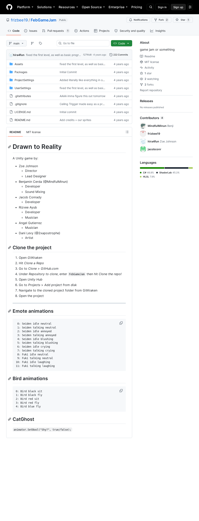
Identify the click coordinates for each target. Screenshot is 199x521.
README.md (22, 120)
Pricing (136, 7)
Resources (67, 7)
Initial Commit (68, 72)
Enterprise (116, 7)
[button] (121, 323)
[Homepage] (9, 7)
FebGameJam (43, 20)
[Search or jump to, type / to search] (150, 7)
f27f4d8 (87, 54)
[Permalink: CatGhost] (10, 419)
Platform (23, 7)
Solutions (44, 7)
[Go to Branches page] (32, 43)
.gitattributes (23, 96)
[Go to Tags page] (40, 43)
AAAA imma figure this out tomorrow (82, 96)
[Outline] (127, 132)
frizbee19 (19, 20)
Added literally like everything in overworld (87, 80)
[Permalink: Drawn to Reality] (10, 146)
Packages (21, 72)
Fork (163, 19)
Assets (19, 64)
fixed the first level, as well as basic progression (56, 55)
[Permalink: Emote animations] (10, 311)
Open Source (92, 7)
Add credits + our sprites (75, 120)
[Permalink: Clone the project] (10, 247)
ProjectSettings (24, 80)
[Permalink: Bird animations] (10, 378)
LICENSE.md (23, 112)
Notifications (141, 19)
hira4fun (18, 55)
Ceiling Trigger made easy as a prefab (84, 104)
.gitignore (21, 104)
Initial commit (68, 112)
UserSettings (23, 88)
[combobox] (84, 43)
